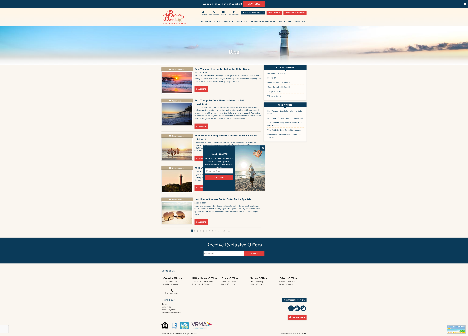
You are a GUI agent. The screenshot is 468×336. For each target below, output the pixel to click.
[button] (219, 153)
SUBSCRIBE (219, 177)
